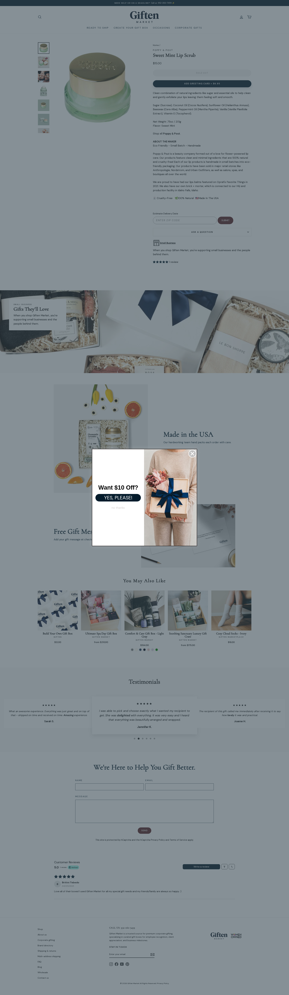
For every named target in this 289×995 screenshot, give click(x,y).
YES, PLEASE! (118, 498)
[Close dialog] (192, 453)
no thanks (118, 508)
